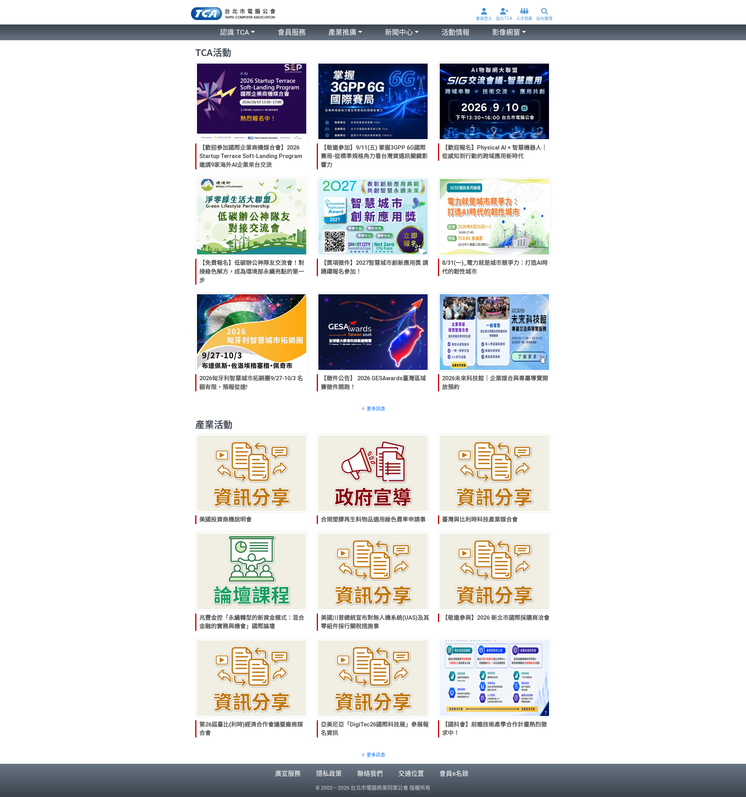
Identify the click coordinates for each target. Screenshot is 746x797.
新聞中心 (399, 32)
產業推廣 (342, 32)
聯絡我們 (370, 773)
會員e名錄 (454, 773)
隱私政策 (329, 773)
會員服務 (292, 32)
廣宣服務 (288, 773)
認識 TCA (234, 32)
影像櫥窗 (506, 32)
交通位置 (411, 773)
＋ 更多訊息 (373, 408)
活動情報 (455, 32)
